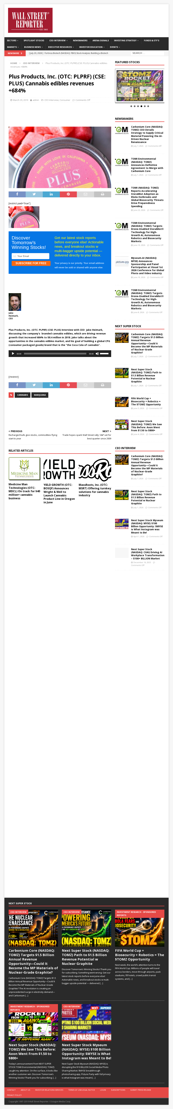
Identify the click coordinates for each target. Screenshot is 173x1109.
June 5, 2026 (138, 408)
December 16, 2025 (142, 562)
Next (160, 85)
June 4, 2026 (138, 434)
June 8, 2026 (138, 312)
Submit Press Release (140, 1090)
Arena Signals (101, 40)
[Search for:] (147, 53)
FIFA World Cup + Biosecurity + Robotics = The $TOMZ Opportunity (146, 401)
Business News (32, 47)
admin (36, 100)
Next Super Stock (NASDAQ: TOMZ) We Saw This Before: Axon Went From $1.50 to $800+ (146, 425)
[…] (26, 995)
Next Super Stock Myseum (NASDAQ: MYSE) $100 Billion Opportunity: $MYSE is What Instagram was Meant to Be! (147, 526)
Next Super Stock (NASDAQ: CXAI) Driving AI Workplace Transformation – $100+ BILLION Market (147, 554)
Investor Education (91, 47)
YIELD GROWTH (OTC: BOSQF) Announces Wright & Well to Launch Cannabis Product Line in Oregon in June (59, 493)
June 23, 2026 (139, 210)
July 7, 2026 (138, 146)
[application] (60, 353)
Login (103, 1090)
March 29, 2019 (20, 100)
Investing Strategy (125, 40)
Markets (12, 47)
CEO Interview (57, 40)
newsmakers (124, 119)
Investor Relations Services (49, 1090)
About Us (25, 1090)
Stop (141, 99)
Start (138, 99)
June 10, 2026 (139, 245)
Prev (119, 85)
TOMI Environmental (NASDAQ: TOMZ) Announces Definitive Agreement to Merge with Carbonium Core (147, 165)
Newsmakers (80, 40)
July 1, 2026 (138, 175)
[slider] (104, 353)
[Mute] (97, 353)
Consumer (65, 100)
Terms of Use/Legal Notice (81, 1090)
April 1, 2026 (138, 536)
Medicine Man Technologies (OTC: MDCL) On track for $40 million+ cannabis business (24, 491)
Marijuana (40, 395)
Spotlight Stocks (34, 40)
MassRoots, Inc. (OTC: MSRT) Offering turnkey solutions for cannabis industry (95, 490)
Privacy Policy (14, 1095)
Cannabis (22, 395)
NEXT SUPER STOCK (128, 326)
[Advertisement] (66, 113)
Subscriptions (118, 1090)
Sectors (11, 40)
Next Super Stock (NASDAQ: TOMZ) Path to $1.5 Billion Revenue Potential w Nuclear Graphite (146, 375)
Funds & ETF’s (151, 40)
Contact (11, 1090)
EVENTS (114, 47)
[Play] (13, 353)
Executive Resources (60, 47)
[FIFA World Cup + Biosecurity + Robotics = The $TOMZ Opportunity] (122, 402)
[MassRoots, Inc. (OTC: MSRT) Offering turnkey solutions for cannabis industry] (95, 469)
